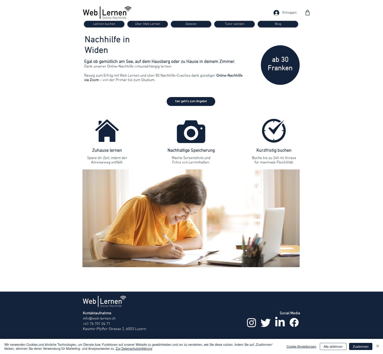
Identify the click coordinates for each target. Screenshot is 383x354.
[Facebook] (294, 322)
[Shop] (307, 12)
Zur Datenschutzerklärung (134, 348)
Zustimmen (361, 346)
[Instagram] (252, 322)
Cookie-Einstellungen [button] (301, 346)
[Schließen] (377, 346)
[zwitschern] (266, 322)
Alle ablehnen (333, 346)
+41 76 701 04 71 (96, 324)
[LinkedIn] (280, 322)
